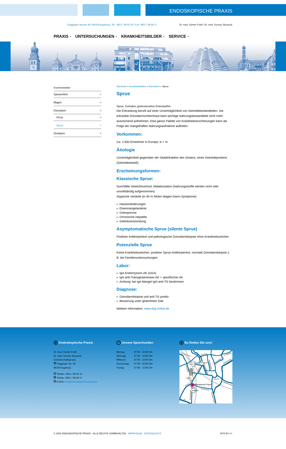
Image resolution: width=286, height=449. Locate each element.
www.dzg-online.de (156, 308)
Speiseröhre (61, 94)
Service (177, 37)
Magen (58, 102)
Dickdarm (59, 133)
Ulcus (59, 117)
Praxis (61, 37)
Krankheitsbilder (141, 37)
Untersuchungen (94, 37)
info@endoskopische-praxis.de (81, 381)
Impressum (135, 433)
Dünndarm (60, 110)
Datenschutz (152, 433)
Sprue (59, 125)
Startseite (121, 86)
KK (230, 433)
